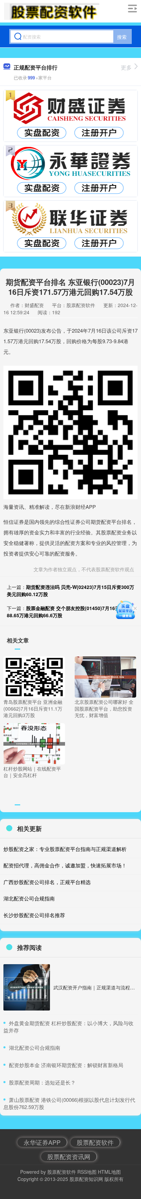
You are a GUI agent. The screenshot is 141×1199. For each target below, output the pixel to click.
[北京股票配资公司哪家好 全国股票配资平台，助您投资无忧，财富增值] (105, 676)
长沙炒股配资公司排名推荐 (34, 915)
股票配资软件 (95, 1142)
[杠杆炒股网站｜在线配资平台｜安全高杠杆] (34, 743)
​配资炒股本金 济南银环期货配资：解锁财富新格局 (66, 1064)
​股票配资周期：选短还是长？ (42, 1082)
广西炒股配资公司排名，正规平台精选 (47, 881)
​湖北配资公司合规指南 (34, 1047)
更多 (126, 67)
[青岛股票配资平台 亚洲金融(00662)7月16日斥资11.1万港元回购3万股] (34, 676)
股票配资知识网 (86, 1178)
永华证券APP (42, 1142)
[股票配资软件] (51, 11)
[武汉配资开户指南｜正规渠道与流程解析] (26, 987)
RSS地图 (87, 1171)
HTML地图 (109, 1171)
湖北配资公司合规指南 (29, 898)
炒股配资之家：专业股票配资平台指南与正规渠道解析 (65, 848)
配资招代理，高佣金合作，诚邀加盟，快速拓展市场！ (65, 865)
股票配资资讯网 (68, 1156)
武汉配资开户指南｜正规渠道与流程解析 (96, 987)
